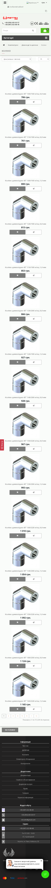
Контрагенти (25, 763)
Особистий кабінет (16, 7)
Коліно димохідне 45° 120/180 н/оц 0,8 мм (25, 224)
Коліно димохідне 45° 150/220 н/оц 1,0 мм (25, 614)
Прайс (25, 789)
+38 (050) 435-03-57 (12, 23)
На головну (10, 730)
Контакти (25, 755)
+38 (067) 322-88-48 (27, 828)
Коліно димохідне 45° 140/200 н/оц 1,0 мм (25, 571)
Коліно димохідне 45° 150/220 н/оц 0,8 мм (25, 441)
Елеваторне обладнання (25, 759)
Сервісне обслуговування (25, 780)
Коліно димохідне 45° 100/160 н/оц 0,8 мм (25, 94)
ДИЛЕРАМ (25, 750)
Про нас (25, 746)
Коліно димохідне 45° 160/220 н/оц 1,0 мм (25, 701)
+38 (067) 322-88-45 (12, 25)
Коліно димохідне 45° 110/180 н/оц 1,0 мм (25, 267)
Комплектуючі (13, 45)
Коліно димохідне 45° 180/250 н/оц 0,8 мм (25, 657)
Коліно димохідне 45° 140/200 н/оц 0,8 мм (25, 397)
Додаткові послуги (25, 784)
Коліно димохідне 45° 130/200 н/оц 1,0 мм (25, 484)
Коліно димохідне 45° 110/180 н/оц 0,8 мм (25, 137)
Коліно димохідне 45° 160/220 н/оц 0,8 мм (25, 527)
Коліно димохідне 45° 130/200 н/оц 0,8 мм (25, 310)
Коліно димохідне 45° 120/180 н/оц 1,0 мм (25, 354)
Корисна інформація (25, 797)
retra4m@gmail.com (28, 820)
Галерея (26, 793)
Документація (25, 775)
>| (36, 716)
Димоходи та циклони (30, 45)
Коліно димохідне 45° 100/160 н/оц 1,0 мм (25, 180)
